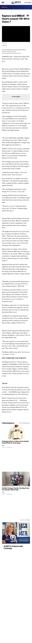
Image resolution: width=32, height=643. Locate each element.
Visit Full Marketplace (24, 423)
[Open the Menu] (2, 2)
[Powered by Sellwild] (27, 520)
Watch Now (27, 2)
